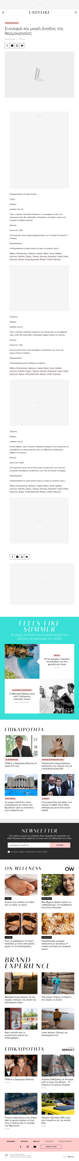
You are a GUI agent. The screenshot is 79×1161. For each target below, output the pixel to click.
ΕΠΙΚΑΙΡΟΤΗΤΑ (12, 23)
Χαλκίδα (21, 256)
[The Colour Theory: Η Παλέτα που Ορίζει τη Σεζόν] (58, 983)
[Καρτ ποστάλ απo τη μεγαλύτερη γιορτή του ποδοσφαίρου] (21, 1019)
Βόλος (46, 253)
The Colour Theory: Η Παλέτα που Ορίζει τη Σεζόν (56, 998)
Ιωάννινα (13, 256)
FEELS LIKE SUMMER (39, 627)
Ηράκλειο (32, 253)
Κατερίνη (43, 256)
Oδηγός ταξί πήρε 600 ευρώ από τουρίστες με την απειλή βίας (56, 1120)
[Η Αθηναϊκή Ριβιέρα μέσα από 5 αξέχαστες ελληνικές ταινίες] (57, 696)
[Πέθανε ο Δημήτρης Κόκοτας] (21, 1065)
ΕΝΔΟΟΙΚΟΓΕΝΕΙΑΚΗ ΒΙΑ (52, 760)
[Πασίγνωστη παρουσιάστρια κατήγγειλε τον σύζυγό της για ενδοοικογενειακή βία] (58, 746)
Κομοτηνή (14, 259)
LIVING (9, 937)
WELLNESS (46, 898)
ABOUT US (36, 1141)
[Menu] (3, 12)
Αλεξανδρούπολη (32, 259)
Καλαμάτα (52, 256)
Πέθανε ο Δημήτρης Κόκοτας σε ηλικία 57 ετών (21, 764)
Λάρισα (40, 253)
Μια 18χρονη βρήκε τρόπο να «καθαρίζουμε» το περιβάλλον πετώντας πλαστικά (57, 904)
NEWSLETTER (51, 1147)
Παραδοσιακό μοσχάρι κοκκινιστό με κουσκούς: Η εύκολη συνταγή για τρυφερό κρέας (56, 944)
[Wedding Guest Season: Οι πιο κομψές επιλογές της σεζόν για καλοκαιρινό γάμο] (21, 983)
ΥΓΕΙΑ (8, 898)
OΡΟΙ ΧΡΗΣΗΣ (49, 1141)
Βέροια (43, 259)
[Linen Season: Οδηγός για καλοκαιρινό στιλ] (58, 1019)
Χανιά (52, 253)
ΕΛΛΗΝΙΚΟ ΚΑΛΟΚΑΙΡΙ (22, 690)
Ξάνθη (49, 259)
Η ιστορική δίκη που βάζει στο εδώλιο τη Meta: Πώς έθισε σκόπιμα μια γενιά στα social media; (57, 806)
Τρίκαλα (35, 256)
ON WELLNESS (23, 869)
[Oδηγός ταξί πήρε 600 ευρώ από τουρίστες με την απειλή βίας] (58, 1104)
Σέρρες (28, 256)
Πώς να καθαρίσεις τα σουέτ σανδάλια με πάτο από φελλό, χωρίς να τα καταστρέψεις (20, 943)
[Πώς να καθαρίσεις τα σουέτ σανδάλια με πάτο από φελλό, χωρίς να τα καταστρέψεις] (21, 924)
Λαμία (59, 256)
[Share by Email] (22, 45)
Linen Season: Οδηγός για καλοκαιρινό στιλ (55, 1034)
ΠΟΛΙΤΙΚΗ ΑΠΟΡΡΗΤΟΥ (65, 1141)
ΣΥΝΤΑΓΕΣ (46, 937)
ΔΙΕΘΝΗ (45, 799)
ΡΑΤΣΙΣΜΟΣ (10, 799)
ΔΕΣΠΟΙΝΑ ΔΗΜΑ (10, 39)
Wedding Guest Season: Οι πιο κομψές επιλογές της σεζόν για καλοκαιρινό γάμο (20, 999)
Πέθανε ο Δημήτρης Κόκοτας (19, 1079)
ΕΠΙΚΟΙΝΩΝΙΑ (11, 1141)
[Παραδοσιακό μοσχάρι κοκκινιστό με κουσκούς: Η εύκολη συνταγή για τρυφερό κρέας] (58, 924)
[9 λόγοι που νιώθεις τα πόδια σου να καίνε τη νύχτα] (21, 885)
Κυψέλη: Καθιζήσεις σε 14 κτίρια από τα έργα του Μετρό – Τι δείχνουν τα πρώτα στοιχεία (57, 1082)
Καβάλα (58, 253)
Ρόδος (65, 256)
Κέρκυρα (56, 259)
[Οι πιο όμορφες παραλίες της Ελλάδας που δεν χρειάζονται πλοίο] (22, 661)
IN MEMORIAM (12, 760)
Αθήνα (12, 253)
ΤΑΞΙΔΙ (57, 655)
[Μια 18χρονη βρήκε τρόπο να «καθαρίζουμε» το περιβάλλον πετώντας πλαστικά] (58, 885)
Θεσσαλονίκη (21, 253)
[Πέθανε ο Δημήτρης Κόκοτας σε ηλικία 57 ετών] (21, 746)
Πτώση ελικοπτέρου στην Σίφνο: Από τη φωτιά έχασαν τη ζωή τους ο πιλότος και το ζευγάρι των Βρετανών (21, 1121)
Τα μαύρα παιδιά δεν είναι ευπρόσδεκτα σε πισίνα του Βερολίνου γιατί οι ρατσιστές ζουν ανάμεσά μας (19, 806)
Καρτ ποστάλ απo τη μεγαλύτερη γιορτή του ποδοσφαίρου (16, 1035)
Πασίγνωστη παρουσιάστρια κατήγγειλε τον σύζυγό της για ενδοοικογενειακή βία (57, 766)
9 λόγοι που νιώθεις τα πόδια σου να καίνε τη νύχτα (19, 903)
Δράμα (21, 259)
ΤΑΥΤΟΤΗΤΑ (24, 1141)
